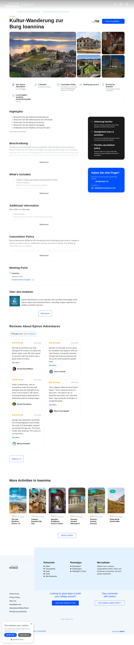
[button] (17, 639)
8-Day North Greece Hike (114, 520)
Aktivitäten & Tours (79, 571)
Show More (15, 362)
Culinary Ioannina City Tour (36, 521)
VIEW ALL (16, 459)
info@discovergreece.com (105, 188)
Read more (15, 631)
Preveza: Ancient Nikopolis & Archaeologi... (76, 522)
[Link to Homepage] (12, 8)
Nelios (122, 631)
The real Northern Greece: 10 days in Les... (17, 522)
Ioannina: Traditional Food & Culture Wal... (57, 522)
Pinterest (73, 624)
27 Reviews (32, 334)
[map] (115, 4)
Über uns (12, 601)
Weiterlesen (45, 313)
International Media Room (19, 608)
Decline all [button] (24, 635)
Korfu (48, 574)
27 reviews (22, 89)
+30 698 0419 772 (101, 181)
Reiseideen (76, 566)
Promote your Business (18, 611)
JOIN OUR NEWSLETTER (65, 603)
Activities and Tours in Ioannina (28, 12)
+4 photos (113, 66)
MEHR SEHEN (67, 535)
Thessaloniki (50, 569)
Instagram (61, 624)
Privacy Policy (14, 597)
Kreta (48, 571)
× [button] (31, 624)
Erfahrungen (77, 569)
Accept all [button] (10, 635)
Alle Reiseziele (51, 576)
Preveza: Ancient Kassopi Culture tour (95, 522)
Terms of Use (14, 594)
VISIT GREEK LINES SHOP (109, 603)
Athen (48, 566)
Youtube (69, 624)
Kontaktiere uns (15, 604)
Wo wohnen (103, 562)
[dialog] (18, 632)
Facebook (57, 624)
